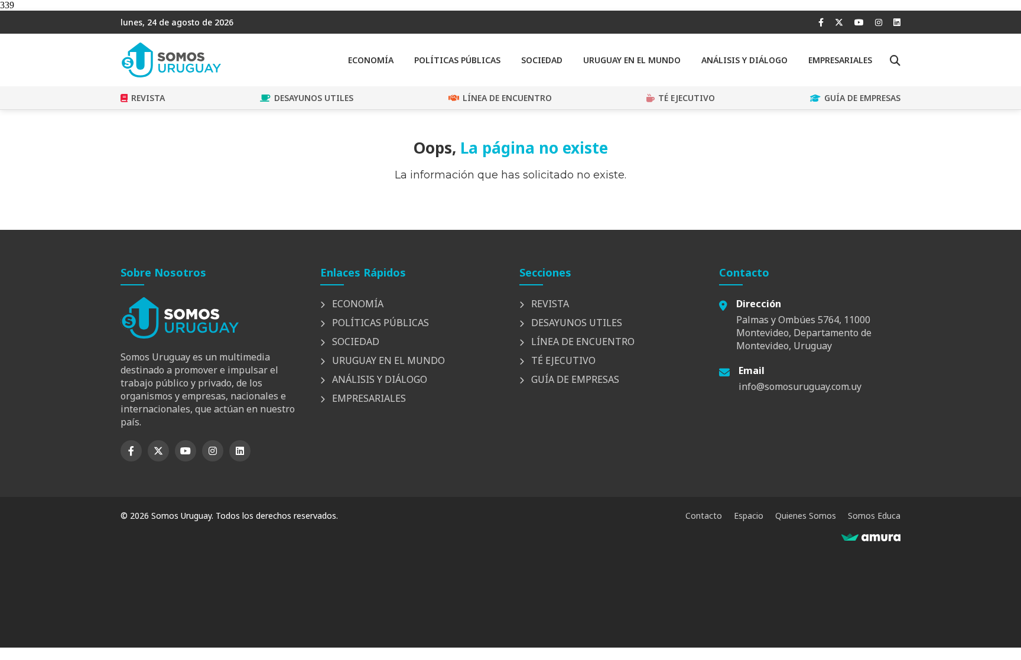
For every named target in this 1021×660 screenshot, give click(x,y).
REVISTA (148, 97)
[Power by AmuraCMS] (870, 537)
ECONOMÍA (371, 60)
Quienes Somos (805, 515)
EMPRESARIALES (840, 60)
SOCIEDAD (541, 60)
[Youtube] (859, 22)
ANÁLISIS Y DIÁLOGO (744, 60)
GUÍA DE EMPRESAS (862, 97)
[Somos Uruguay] (171, 73)
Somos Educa (874, 515)
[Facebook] (821, 22)
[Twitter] (839, 22)
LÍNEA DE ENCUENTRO (507, 97)
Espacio (748, 515)
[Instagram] (878, 22)
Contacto (703, 515)
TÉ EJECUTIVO (686, 97)
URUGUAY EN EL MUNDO (632, 60)
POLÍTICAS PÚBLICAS (457, 60)
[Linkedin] (896, 22)
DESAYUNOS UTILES (313, 97)
